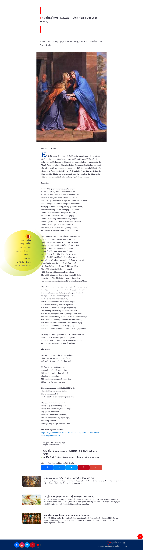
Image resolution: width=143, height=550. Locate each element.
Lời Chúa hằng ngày (23, 251)
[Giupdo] (38, 545)
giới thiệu (20, 262)
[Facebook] (47, 467)
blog (124, 543)
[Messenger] (59, 467)
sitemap (27, 255)
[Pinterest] (84, 467)
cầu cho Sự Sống (25, 247)
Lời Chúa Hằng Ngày (58, 443)
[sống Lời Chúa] (22, 236)
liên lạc (28, 262)
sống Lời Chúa (25, 240)
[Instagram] (22, 545)
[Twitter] (71, 467)
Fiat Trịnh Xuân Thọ (55, 445)
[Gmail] (96, 467)
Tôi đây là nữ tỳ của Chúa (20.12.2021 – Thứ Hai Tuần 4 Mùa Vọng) (71, 457)
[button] (140, 536)
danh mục (27, 258)
